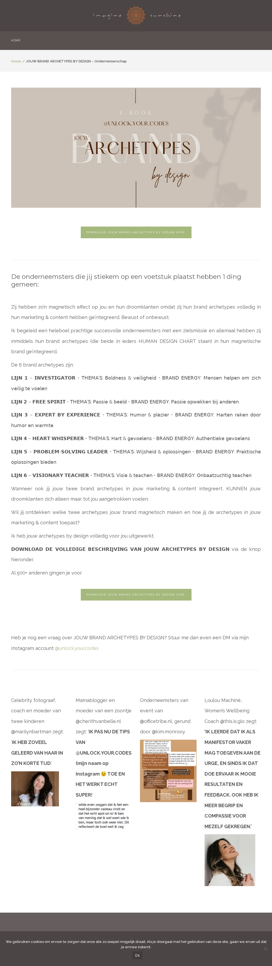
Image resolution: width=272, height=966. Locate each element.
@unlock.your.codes (77, 648)
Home (16, 61)
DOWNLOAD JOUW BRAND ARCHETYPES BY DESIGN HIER (136, 232)
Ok (137, 955)
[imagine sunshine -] (137, 14)
